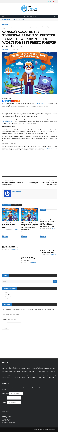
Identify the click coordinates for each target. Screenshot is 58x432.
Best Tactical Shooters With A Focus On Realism (10, 247)
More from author (16, 204)
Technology (5, 24)
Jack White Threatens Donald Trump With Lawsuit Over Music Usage (9, 225)
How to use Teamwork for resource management (24, 19)
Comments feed (8, 296)
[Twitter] (6, 101)
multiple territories (49, 148)
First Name (4, 319)
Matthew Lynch (6, 49)
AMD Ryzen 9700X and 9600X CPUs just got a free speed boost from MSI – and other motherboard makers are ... (29, 226)
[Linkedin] (9, 101)
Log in (6, 292)
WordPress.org (8, 298)
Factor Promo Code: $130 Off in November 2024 (47, 251)
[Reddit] (15, 101)
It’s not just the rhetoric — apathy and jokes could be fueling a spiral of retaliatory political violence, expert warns (48, 223)
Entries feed (7, 294)
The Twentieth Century (8, 121)
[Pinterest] (12, 101)
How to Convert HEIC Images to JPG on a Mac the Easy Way (28, 259)
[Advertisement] (29, 162)
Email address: (5, 314)
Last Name (4, 324)
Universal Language (41, 103)
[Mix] (18, 101)
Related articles (7, 204)
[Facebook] (3, 101)
